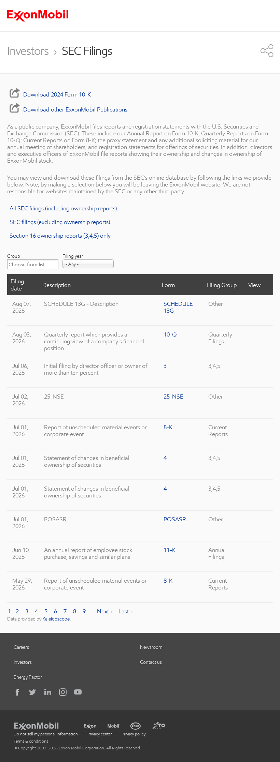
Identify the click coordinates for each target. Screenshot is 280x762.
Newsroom (151, 647)
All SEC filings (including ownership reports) (63, 208)
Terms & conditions (31, 741)
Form (168, 284)
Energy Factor (28, 677)
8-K (168, 427)
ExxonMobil (39, 725)
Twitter (33, 692)
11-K (170, 549)
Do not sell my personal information (46, 733)
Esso (135, 725)
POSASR (175, 519)
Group (13, 256)
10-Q (170, 334)
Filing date (17, 285)
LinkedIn (48, 692)
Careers (21, 647)
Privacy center (99, 733)
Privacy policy (133, 733)
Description (56, 284)
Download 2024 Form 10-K (57, 94)
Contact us (151, 662)
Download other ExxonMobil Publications (75, 109)
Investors (27, 51)
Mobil (113, 725)
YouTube (78, 692)
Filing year (72, 256)
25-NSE (173, 396)
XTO (158, 725)
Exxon (90, 725)
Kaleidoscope (56, 619)
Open (267, 50)
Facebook (18, 692)
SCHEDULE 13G (178, 307)
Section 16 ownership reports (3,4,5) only (60, 235)
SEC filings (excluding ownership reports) (60, 221)
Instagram (63, 692)
